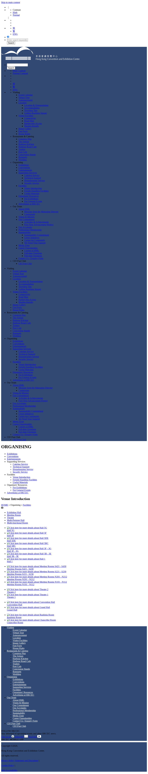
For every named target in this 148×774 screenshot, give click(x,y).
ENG (15, 34)
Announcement (25, 100)
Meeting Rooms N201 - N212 (20, 579)
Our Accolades (25, 227)
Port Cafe (22, 152)
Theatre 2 (11, 592)
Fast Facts (23, 131)
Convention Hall (14, 604)
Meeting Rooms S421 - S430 (20, 569)
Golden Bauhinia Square (35, 113)
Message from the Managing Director (41, 211)
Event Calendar (25, 95)
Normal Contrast (20, 73)
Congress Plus (25, 139)
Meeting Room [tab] (14, 515)
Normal (16, 15)
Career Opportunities (28, 248)
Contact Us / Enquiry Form (30, 258)
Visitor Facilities (25, 115)
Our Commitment (26, 219)
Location (22, 102)
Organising (18, 162)
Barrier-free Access (33, 123)
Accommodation (31, 108)
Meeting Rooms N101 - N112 (20, 584)
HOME (4, 505)
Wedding (22, 160)
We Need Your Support (35, 243)
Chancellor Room (15, 622)
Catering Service (31, 175)
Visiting (16, 92)
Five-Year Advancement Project (38, 224)
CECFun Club (19, 261)
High (15, 12)
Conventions (24, 167)
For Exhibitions (31, 198)
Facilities (22, 185)
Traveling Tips (30, 110)
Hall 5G (10, 530)
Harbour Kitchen (26, 144)
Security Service (31, 183)
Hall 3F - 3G (13, 551)
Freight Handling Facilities (36, 191)
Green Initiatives (31, 237)
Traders (21, 149)
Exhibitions (23, 165)
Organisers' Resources (28, 196)
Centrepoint (29, 214)
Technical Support (32, 178)
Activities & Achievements (36, 222)
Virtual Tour (24, 97)
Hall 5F (10, 535)
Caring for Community (34, 240)
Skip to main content (10, 2)
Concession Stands (27, 154)
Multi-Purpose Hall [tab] (15, 520)
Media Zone (24, 245)
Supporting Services (27, 173)
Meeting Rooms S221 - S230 (20, 574)
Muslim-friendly (31, 126)
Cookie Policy (7, 765)
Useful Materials (31, 193)
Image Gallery (25, 128)
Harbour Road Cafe (27, 147)
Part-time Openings (33, 256)
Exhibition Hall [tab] (14, 512)
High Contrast (19, 70)
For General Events (33, 201)
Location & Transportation (36, 105)
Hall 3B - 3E (13, 556)
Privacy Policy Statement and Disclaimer (19, 760)
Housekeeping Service (34, 180)
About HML (24, 209)
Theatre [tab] (10, 517)
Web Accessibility (9, 770)
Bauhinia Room (14, 617)
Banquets (22, 157)
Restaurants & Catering (23, 136)
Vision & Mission (26, 217)
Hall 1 (10, 561)
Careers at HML (31, 250)
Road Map (29, 121)
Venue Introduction (33, 188)
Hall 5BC (11, 546)
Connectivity (30, 118)
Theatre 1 (11, 597)
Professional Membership (30, 230)
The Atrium (23, 141)
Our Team (17, 206)
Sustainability (24, 232)
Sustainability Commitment (36, 235)
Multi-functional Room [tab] (17, 523)
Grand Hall (12, 610)
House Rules (24, 134)
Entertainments (25, 170)
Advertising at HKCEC (29, 204)
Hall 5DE (11, 540)
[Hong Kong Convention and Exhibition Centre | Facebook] (8, 37)
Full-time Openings (33, 253)
